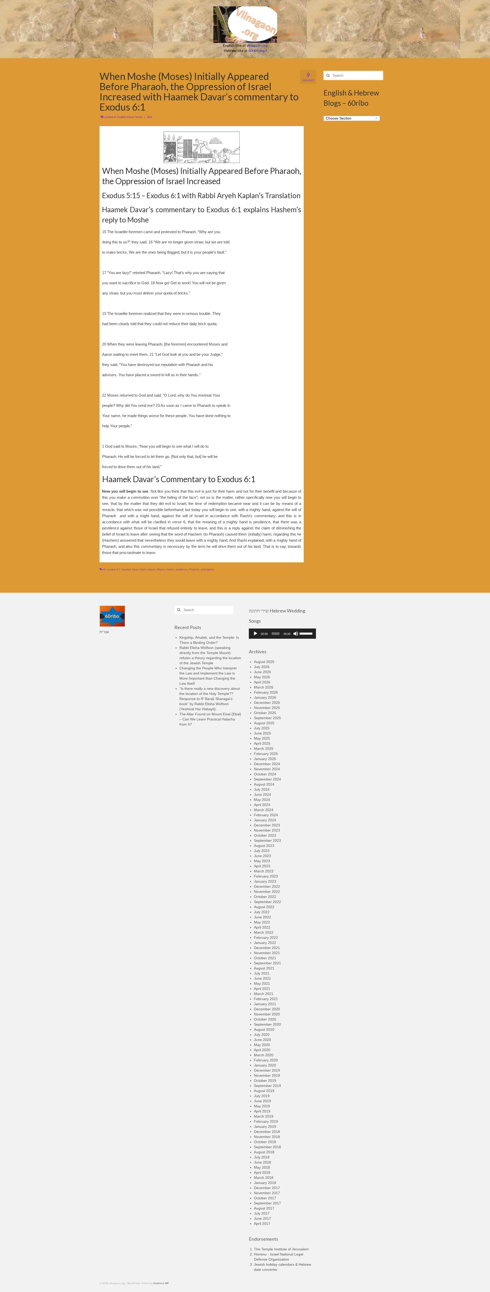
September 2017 (267, 1203)
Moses (161, 569)
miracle (151, 569)
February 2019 (266, 1121)
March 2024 (263, 810)
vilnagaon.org (257, 45)
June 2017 (262, 1218)
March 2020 (263, 1055)
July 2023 (262, 851)
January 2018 (265, 1183)
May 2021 (262, 983)
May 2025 (262, 738)
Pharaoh (194, 569)
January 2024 (265, 820)
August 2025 (264, 723)
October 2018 (265, 1142)
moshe (170, 569)
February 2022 (266, 937)
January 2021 (265, 1004)
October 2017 (265, 1198)
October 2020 (265, 1019)
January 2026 (265, 697)
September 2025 (267, 718)
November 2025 (267, 708)
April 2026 (262, 682)
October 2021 (265, 958)
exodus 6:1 (113, 569)
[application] (282, 634)
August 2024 (264, 784)
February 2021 (266, 999)
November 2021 (267, 953)
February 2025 (266, 754)
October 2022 (265, 897)
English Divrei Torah (129, 116)
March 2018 (263, 1178)
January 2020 (265, 1065)
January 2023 (265, 881)
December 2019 (267, 1070)
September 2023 (267, 840)
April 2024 (262, 805)
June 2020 (262, 1040)
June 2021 (262, 978)
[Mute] (295, 633)
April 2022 (262, 927)
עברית (104, 632)
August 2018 (264, 1152)
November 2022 (267, 892)
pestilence (182, 569)
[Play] (255, 633)
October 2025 (265, 713)
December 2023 (267, 825)
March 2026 (263, 687)
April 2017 (262, 1224)
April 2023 (262, 866)
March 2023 (263, 871)
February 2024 (266, 815)
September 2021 (267, 963)
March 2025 (263, 748)
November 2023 (267, 830)
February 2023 (266, 876)
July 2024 (262, 789)
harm (143, 569)
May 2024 (262, 800)
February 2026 (266, 692)
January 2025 (265, 759)
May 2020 (262, 1045)
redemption (207, 569)
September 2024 (267, 779)
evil (103, 569)
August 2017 (264, 1208)
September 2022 (267, 902)
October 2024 (265, 774)
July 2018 (262, 1157)
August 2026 (264, 662)
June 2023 (262, 856)
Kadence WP (161, 1283)
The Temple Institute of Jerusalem (281, 1249)
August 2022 (264, 907)
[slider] (306, 633)
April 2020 (262, 1050)
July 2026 (262, 667)
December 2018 (267, 1132)
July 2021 (262, 973)
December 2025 (267, 703)
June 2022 (262, 917)
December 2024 (267, 764)
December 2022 (267, 886)
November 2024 (267, 769)
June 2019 (262, 1101)
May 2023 (262, 861)
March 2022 (263, 932)
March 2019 (263, 1116)
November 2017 (267, 1193)
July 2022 (262, 912)
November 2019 (267, 1075)
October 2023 (265, 835)
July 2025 (262, 728)
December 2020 (267, 1009)
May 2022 (262, 922)
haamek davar (130, 569)
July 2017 (262, 1213)
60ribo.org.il (257, 50)
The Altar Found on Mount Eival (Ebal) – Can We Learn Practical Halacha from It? (210, 719)
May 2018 (262, 1167)
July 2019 (262, 1096)
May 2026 (262, 677)
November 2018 (267, 1137)
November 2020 (267, 1014)
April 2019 (262, 1111)
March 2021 (263, 994)
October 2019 (265, 1080)
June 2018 (262, 1162)
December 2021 (267, 948)
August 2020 (264, 1029)
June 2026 (262, 672)
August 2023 (264, 846)
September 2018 (267, 1147)
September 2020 (267, 1024)
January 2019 (265, 1126)
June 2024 (262, 794)
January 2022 (265, 943)
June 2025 (262, 733)
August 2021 (264, 968)
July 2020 (262, 1035)
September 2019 (267, 1086)
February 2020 (266, 1060)
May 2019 (262, 1106)
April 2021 (262, 989)
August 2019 (264, 1091)
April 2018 (262, 1172)
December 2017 (267, 1188)
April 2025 (262, 743)
